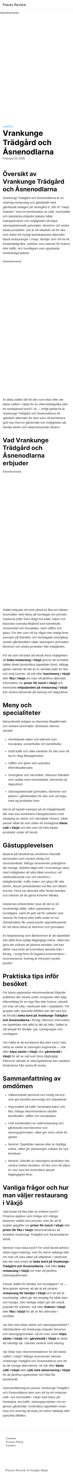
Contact (11, 1445)
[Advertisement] (36, 66)
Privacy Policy (14, 1442)
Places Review (14, 4)
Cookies (11, 1438)
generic (8, 126)
